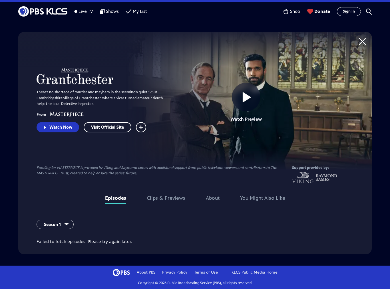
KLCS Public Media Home (255, 272)
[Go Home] (362, 41)
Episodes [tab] (115, 198)
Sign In (349, 11)
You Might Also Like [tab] (262, 198)
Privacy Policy (174, 272)
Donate (322, 11)
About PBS (146, 272)
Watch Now (60, 127)
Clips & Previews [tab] (166, 198)
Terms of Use (206, 272)
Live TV (86, 11)
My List (140, 11)
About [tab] (213, 198)
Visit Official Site (107, 127)
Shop (295, 11)
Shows (112, 11)
